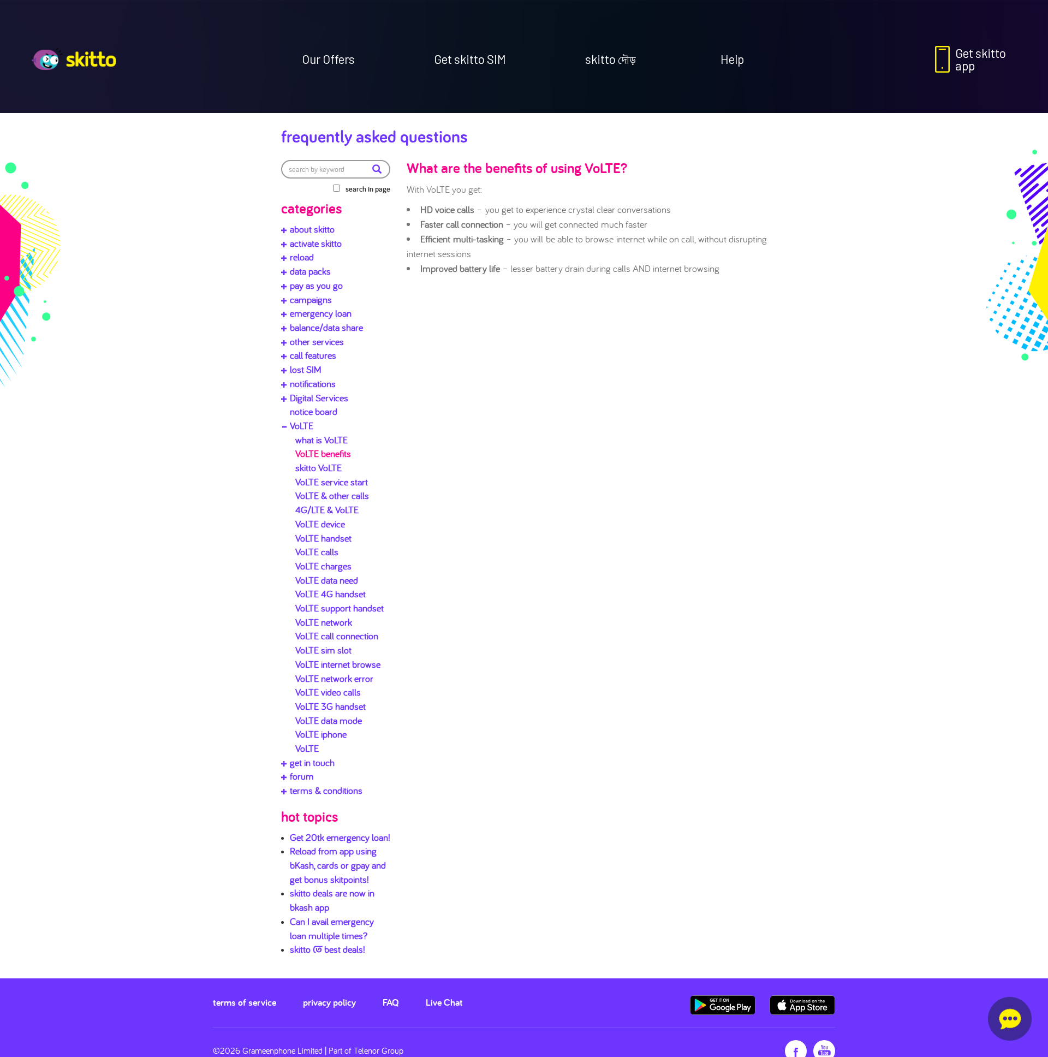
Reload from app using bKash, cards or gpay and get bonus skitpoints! (338, 865)
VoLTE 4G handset (330, 593)
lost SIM (305, 369)
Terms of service (244, 1002)
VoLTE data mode (328, 720)
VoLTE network (323, 622)
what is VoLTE (321, 440)
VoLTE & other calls (332, 495)
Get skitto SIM (470, 59)
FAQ (391, 1002)
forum (302, 776)
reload (302, 257)
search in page (368, 189)
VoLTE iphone (321, 734)
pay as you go (316, 285)
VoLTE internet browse (337, 664)
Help (732, 59)
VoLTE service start (331, 482)
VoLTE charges (323, 566)
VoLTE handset (323, 538)
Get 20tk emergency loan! (340, 837)
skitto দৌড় (610, 59)
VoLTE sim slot (323, 650)
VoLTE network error (334, 678)
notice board (313, 411)
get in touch (312, 762)
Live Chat (444, 1002)
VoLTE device (320, 524)
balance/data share (326, 327)
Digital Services (319, 397)
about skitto (312, 229)
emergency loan (321, 313)
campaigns (311, 299)
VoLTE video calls (328, 692)
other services (317, 341)
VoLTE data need (326, 580)
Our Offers (328, 59)
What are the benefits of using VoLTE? (517, 167)
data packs (310, 271)
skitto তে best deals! (327, 949)
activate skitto (316, 243)
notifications (313, 383)
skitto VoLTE (318, 467)
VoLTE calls (316, 551)
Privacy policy (329, 1002)
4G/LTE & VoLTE (327, 509)
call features (313, 355)
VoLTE (301, 425)
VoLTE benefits (323, 453)
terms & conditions (326, 790)
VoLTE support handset (339, 608)
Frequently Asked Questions (374, 135)
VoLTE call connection (336, 636)
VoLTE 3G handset (330, 706)
